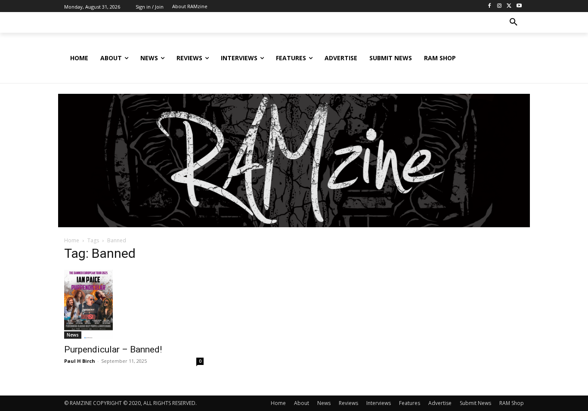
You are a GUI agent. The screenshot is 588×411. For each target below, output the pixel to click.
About (301, 403)
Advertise (440, 403)
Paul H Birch (79, 361)
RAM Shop (511, 403)
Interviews (378, 403)
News (73, 335)
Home (71, 240)
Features (409, 403)
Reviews (348, 403)
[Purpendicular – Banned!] (134, 304)
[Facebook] (490, 6)
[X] (509, 6)
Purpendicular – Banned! (113, 349)
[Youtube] (519, 6)
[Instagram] (499, 6)
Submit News (475, 403)
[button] (513, 22)
